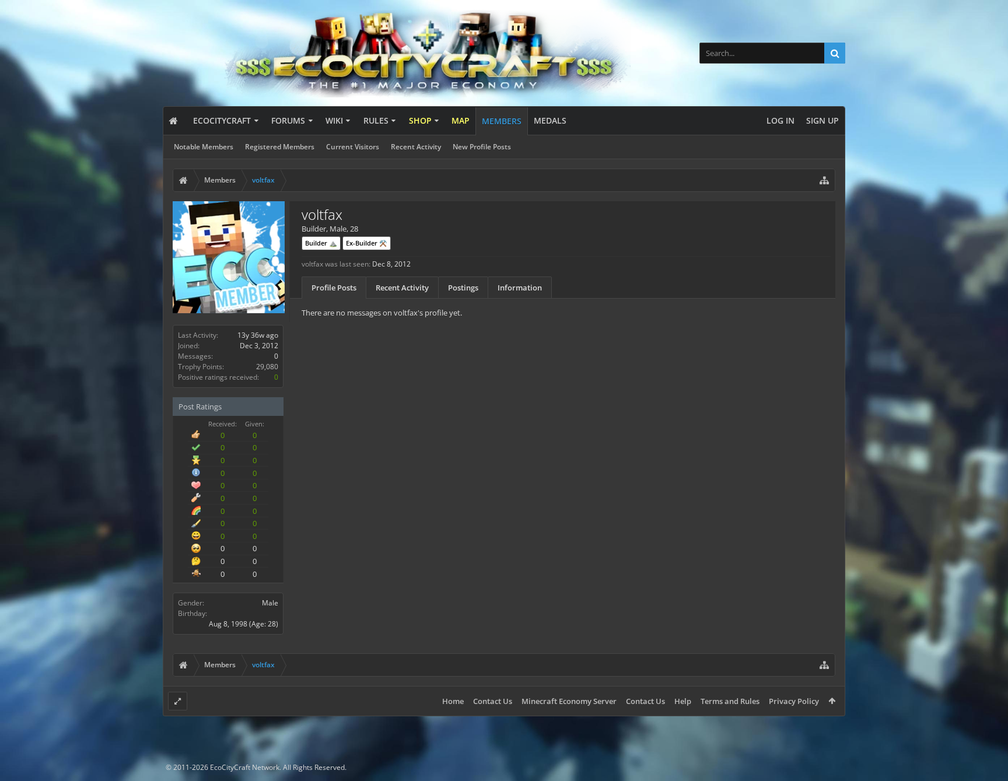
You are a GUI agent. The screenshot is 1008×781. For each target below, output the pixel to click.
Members (502, 121)
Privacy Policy (794, 701)
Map (461, 120)
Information (520, 287)
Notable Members (203, 147)
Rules (375, 120)
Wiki (334, 120)
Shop (420, 120)
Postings (463, 287)
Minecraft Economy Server (569, 701)
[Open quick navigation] (824, 180)
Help (682, 701)
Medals (550, 120)
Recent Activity (416, 147)
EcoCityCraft (222, 120)
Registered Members (279, 147)
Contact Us (492, 701)
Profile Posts (334, 287)
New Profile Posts (482, 147)
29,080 (267, 367)
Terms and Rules (730, 701)
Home (453, 701)
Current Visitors (352, 147)
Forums (288, 120)
